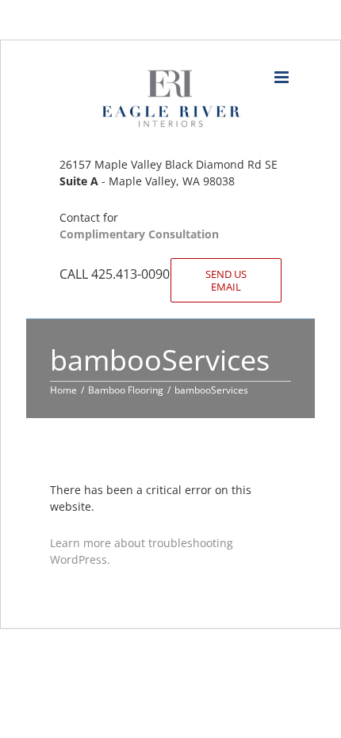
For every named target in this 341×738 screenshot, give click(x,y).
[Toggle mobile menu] (282, 77)
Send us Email (226, 280)
